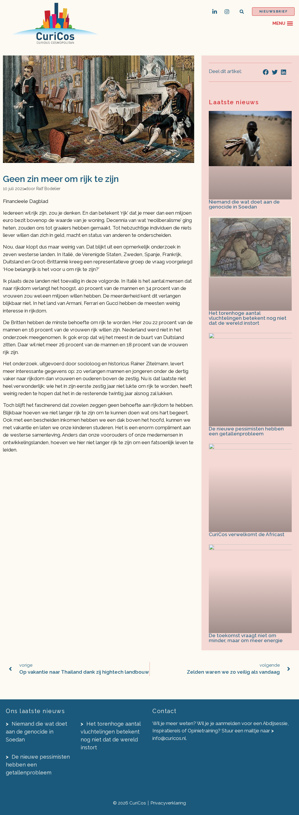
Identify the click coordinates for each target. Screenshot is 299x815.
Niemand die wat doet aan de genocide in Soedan (244, 204)
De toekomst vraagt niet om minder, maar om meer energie (246, 637)
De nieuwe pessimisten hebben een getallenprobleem (246, 431)
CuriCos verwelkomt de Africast (246, 534)
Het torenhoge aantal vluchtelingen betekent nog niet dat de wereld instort (247, 318)
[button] (242, 11)
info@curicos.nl (169, 738)
